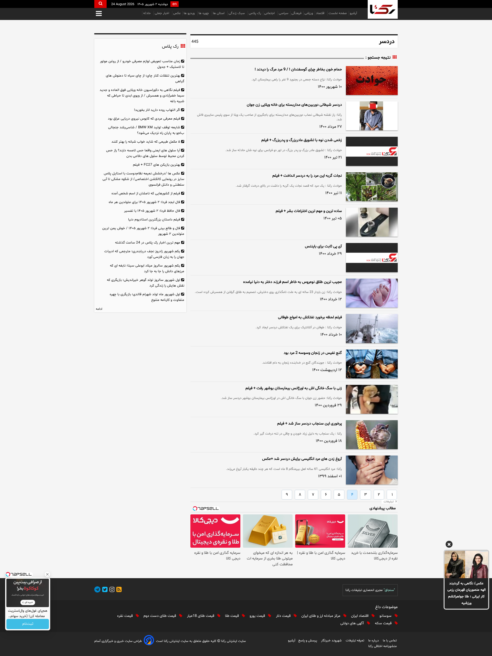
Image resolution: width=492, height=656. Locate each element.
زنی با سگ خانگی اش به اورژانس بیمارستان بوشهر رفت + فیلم (293, 388)
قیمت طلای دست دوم (160, 615)
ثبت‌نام (27, 624)
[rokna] (383, 9)
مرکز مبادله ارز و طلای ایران (321, 615)
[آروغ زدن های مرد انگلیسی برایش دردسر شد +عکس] (372, 470)
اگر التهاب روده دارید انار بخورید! (157, 110)
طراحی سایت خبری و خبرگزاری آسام (118, 641)
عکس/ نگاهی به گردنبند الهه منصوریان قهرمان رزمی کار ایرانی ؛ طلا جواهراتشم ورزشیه (466, 593)
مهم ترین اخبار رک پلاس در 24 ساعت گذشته (147, 242)
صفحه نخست (338, 13)
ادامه (99, 309)
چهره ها (204, 13)
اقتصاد (320, 13)
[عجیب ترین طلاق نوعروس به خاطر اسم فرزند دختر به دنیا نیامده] (372, 293)
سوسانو (386, 615)
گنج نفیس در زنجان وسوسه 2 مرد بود (313, 353)
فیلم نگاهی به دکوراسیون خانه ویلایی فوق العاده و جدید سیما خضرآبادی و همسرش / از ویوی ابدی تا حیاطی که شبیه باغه (142, 96)
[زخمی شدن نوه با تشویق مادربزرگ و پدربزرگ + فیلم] (372, 151)
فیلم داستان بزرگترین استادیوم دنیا (154, 219)
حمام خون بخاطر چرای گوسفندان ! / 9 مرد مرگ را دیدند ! (298, 69)
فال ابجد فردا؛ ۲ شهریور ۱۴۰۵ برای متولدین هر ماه (144, 202)
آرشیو (353, 13)
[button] (98, 14)
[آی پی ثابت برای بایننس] (372, 257)
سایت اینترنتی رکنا (233, 641)
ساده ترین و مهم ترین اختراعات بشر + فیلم (309, 211)
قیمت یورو (258, 615)
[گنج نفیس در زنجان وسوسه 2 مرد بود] (372, 364)
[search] (100, 4)
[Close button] (47, 574)
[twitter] (104, 590)
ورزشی (308, 13)
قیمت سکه (384, 623)
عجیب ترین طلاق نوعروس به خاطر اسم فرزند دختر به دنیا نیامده (292, 282)
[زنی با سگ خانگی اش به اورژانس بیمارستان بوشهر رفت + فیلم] (372, 399)
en (174, 4)
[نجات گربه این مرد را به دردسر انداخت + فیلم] (372, 186)
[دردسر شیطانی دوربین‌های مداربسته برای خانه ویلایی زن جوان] (372, 115)
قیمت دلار (284, 615)
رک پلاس (255, 13)
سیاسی (283, 13)
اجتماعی (270, 13)
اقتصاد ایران (360, 615)
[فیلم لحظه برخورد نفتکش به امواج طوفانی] (372, 328)
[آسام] (149, 641)
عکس (177, 13)
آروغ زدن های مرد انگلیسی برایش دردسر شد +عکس (302, 459)
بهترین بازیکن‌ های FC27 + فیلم (156, 164)
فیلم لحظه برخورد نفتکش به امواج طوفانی (310, 317)
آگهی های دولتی (352, 623)
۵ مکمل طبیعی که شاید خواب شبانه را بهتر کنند (145, 141)
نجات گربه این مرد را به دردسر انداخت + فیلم (307, 175)
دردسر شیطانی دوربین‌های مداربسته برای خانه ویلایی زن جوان (294, 105)
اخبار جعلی (162, 13)
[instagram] (111, 590)
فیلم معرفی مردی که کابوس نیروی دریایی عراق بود (144, 118)
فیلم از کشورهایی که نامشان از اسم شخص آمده (145, 193)
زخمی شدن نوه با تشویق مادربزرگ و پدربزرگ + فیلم (301, 140)
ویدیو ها (190, 13)
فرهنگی (296, 13)
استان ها (219, 13)
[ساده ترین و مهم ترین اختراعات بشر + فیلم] (372, 222)
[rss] (118, 590)
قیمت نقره (125, 615)
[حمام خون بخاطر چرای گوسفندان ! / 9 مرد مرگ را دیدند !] (372, 80)
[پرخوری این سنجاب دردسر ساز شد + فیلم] (372, 434)
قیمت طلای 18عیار (201, 615)
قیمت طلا (232, 615)
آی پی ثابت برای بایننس (323, 246)
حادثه (147, 13)
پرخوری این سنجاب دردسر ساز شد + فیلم (309, 423)
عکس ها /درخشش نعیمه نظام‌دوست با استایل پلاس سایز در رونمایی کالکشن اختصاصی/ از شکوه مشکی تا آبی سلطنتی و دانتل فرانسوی (143, 179)
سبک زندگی (237, 13)
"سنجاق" (389, 590)
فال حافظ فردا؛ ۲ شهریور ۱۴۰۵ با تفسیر (152, 210)
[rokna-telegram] (97, 590)
